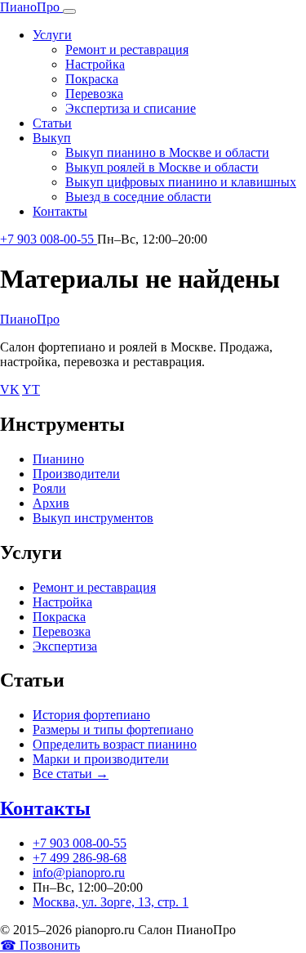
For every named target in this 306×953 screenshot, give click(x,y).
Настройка (95, 64)
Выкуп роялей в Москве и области (162, 167)
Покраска (91, 79)
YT (31, 389)
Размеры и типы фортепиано (113, 729)
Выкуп (52, 138)
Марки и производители (101, 759)
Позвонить (40, 945)
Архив (51, 503)
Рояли (49, 488)
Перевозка (94, 94)
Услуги (52, 35)
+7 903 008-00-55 (48, 239)
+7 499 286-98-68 (79, 858)
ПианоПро (30, 319)
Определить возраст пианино (115, 744)
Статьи (52, 123)
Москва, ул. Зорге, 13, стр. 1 (110, 902)
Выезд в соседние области (138, 197)
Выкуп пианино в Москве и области (167, 152)
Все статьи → (71, 774)
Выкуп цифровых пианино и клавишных (180, 182)
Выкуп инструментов (93, 518)
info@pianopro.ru (79, 872)
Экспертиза (65, 646)
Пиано (30, 7)
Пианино (58, 459)
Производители (76, 474)
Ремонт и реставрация (126, 49)
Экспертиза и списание (130, 108)
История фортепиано (91, 715)
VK (10, 389)
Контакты (60, 211)
